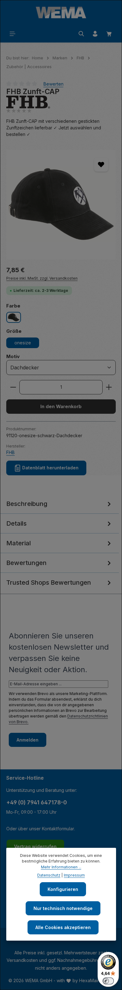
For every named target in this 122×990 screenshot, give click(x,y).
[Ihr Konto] (95, 34)
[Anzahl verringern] (13, 387)
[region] (61, 204)
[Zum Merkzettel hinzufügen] (101, 165)
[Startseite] (60, 12)
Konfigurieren (63, 889)
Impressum (74, 875)
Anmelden (27, 739)
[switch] (108, 981)
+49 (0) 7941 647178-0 (36, 802)
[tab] (59, 504)
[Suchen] (81, 34)
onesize (22, 342)
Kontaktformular (58, 828)
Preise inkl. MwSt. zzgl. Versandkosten (42, 278)
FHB (10, 452)
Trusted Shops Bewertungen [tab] (48, 582)
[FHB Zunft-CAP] (61, 204)
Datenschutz (48, 875)
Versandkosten (22, 960)
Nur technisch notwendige (63, 908)
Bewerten (53, 84)
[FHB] (61, 102)
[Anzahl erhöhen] (109, 387)
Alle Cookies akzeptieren (63, 927)
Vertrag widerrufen (35, 846)
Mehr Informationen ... (61, 867)
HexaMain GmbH (96, 980)
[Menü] (12, 34)
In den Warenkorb (61, 406)
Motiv (13, 356)
